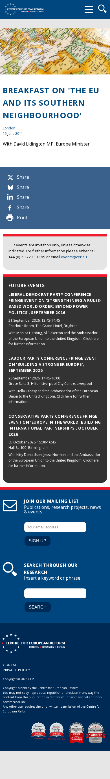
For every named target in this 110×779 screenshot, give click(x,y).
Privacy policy (16, 670)
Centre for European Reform (24, 9)
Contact (11, 665)
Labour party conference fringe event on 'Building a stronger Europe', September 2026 (52, 364)
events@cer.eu (74, 256)
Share (23, 177)
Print (22, 218)
